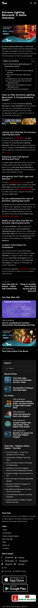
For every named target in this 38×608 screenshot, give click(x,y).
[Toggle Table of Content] (32, 61)
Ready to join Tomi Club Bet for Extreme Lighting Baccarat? (19, 86)
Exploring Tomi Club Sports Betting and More (19, 76)
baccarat (7, 152)
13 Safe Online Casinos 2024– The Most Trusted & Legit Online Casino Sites (23, 405)
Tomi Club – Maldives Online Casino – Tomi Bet (17, 447)
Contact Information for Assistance (18, 89)
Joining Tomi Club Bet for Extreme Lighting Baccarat (20, 71)
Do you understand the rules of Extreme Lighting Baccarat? (19, 82)
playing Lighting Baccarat (17, 182)
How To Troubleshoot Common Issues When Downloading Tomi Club (18, 324)
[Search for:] (19, 368)
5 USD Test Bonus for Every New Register (22, 415)
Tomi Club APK (23, 269)
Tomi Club (5, 607)
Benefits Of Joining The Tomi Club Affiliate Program (23, 435)
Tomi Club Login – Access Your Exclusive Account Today (22, 380)
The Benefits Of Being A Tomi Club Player (23, 389)
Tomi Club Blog (8, 320)
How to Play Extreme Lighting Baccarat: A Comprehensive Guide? (17, 65)
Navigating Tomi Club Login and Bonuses (19, 79)
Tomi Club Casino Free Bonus (15, 351)
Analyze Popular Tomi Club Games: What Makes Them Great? (22, 425)
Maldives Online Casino (11, 216)
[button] (35, 3)
